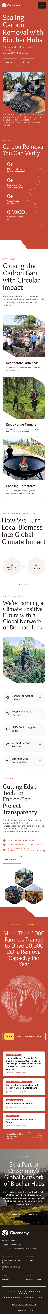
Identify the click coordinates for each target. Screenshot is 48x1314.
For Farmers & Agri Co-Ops (11, 1268)
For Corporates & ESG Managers (11, 1261)
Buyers (8, 62)
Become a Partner (33, 1280)
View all (9, 1036)
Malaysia (29, 1036)
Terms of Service (34, 1298)
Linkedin (5, 1280)
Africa (40, 1036)
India (19, 1036)
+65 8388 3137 (8, 1241)
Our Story (30, 1260)
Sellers (26, 62)
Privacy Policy (12, 1298)
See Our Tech (10, 860)
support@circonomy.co (11, 1245)
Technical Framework (24, 1304)
